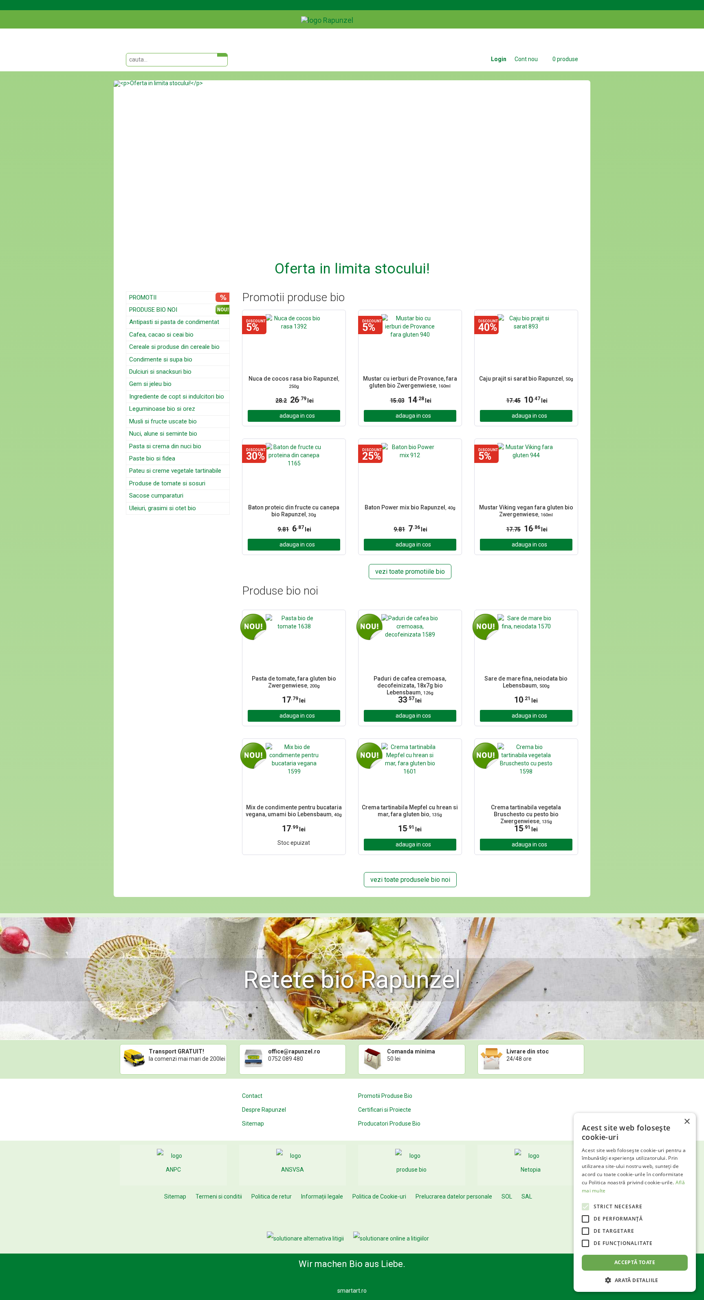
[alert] (635, 1202)
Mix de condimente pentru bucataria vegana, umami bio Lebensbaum (294, 810)
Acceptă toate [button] (634, 1262)
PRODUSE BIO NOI (153, 309)
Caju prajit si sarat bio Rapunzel (526, 378)
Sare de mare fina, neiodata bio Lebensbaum (526, 682)
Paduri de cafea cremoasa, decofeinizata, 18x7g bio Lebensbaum (410, 684)
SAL (526, 1196)
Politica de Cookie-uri (379, 1196)
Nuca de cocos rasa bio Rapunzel (294, 382)
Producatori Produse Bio (389, 1123)
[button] (149, 179)
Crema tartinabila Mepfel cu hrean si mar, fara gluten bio (410, 810)
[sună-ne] (584, 13)
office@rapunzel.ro (294, 1051)
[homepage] (346, 14)
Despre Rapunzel (264, 1109)
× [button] (687, 1122)
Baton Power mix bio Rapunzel (410, 507)
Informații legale (322, 1196)
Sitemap (253, 1123)
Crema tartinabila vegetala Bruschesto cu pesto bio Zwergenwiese (526, 813)
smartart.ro (352, 1290)
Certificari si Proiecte (384, 1109)
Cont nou (526, 59)
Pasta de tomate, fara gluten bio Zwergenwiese (294, 682)
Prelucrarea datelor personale (454, 1196)
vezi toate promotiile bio (410, 571)
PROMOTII (142, 297)
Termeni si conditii (219, 1196)
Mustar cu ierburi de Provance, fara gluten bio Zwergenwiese (410, 382)
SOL (507, 1196)
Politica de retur (271, 1196)
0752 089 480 (285, 1058)
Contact (252, 1096)
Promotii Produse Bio (385, 1096)
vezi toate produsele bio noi (410, 880)
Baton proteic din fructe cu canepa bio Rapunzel (293, 511)
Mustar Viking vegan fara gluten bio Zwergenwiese (526, 511)
